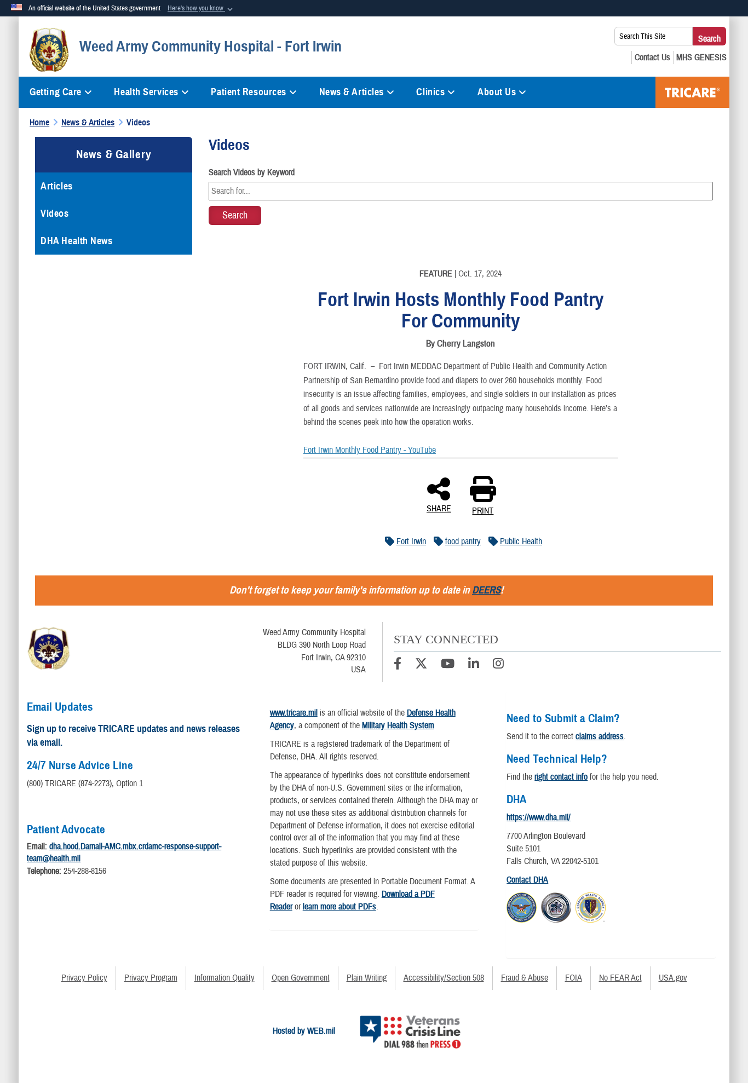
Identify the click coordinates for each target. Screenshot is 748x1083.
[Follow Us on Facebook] (397, 665)
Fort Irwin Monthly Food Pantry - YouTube (369, 450)
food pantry (463, 541)
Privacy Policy (84, 977)
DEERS (486, 590)
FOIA (573, 977)
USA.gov (673, 977)
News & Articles (351, 92)
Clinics (430, 92)
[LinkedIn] (473, 665)
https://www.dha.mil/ (539, 817)
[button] (201, 8)
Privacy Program (150, 977)
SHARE (439, 508)
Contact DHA (527, 879)
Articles (56, 186)
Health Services (146, 92)
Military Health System (398, 725)
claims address (600, 736)
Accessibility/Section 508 (444, 977)
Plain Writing (367, 977)
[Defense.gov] (522, 906)
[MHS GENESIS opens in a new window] (701, 57)
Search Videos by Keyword (252, 172)
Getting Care (56, 92)
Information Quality (224, 977)
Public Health (521, 541)
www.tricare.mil (294, 712)
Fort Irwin (411, 541)
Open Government (301, 977)
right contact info (561, 776)
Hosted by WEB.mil (304, 1031)
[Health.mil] (556, 906)
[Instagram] (498, 665)
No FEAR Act (620, 977)
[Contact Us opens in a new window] (652, 57)
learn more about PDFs (339, 906)
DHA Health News (76, 241)
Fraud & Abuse (524, 977)
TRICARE (692, 92)
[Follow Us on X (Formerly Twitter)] (421, 665)
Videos (54, 214)
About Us (496, 92)
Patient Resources (248, 92)
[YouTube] (447, 665)
